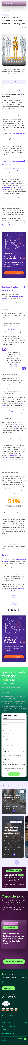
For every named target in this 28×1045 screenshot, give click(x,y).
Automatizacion (5, 15)
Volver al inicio (7, 10)
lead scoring (10, 183)
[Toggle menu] (23, 3)
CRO (22, 791)
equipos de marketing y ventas (16, 133)
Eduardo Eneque (11, 28)
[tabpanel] (14, 934)
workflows (17, 426)
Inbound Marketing (16, 822)
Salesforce (9, 198)
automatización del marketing (12, 168)
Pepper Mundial (6, 225)
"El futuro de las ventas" (17, 412)
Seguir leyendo (8, 811)
